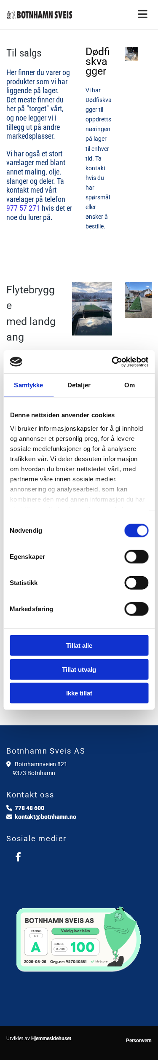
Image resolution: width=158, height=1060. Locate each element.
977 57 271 (23, 208)
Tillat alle (79, 645)
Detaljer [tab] (79, 385)
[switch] (136, 557)
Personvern (139, 1041)
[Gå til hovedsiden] (39, 14)
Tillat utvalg (79, 669)
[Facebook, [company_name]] (17, 856)
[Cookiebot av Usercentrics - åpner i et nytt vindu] (112, 361)
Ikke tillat (79, 693)
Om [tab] (129, 385)
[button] (119, 14)
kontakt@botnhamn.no (45, 816)
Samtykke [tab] (28, 385)
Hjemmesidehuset (51, 1038)
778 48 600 (29, 808)
